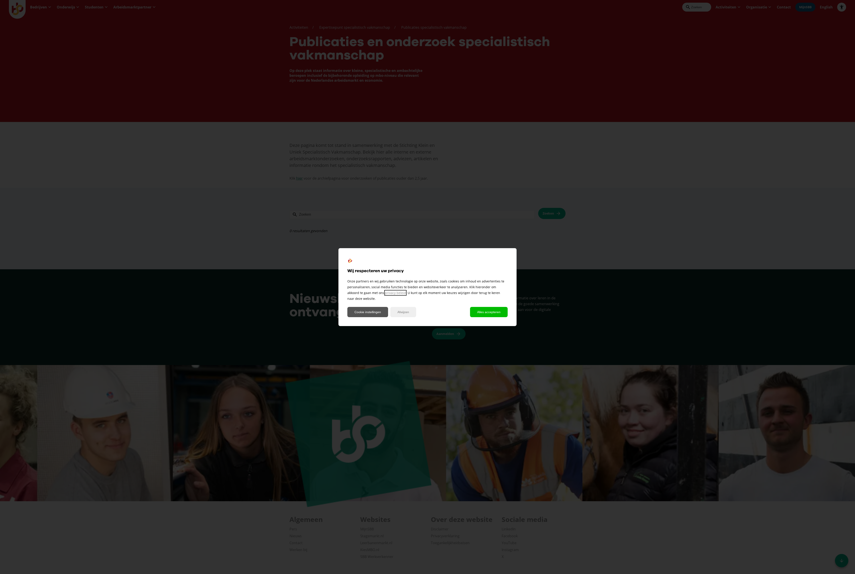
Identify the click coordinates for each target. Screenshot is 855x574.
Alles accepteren (489, 312)
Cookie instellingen (367, 312)
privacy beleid (395, 293)
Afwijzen (403, 312)
